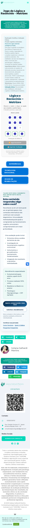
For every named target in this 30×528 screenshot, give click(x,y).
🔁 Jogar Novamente (15, 142)
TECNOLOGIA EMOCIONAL (10, 171)
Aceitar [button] (16, 524)
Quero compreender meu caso (15, 303)
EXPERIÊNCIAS (15, 164)
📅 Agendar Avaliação (15, 147)
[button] (27, 2)
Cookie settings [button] (7, 524)
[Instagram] (15, 444)
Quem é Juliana (20, 325)
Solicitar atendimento (15, 310)
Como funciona (8, 325)
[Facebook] (12, 444)
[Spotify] (18, 444)
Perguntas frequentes (10, 328)
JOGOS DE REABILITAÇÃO (10, 180)
